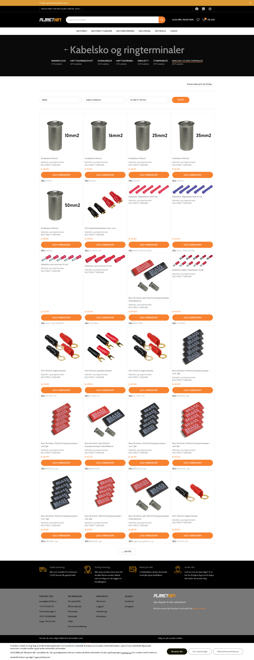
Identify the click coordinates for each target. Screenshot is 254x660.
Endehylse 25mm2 (137, 158)
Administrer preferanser (228, 651)
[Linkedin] (203, 9)
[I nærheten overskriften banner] (250, 3)
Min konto (101, 601)
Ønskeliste (101, 616)
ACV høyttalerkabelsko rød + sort (100, 228)
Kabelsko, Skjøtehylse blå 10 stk (187, 196)
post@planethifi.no (48, 601)
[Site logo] (50, 19)
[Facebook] (197, 9)
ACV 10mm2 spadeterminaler (98, 370)
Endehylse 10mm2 (49, 158)
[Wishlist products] (198, 20)
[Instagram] (210, 9)
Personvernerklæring (77, 626)
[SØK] (162, 19)
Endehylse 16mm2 (93, 158)
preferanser (126, 652)
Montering (72, 611)
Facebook (129, 601)
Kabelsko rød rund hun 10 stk (98, 266)
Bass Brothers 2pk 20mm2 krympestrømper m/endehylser (99, 445)
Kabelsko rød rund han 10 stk (54, 264)
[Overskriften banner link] (122, 3)
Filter (181, 100)
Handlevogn (101, 611)
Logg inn (100, 606)
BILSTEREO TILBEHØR (50, 165)
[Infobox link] (59, 571)
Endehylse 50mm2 (49, 228)
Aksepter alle (177, 651)
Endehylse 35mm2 (180, 158)
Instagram (129, 606)
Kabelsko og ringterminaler (52, 162)
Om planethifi (74, 601)
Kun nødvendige (200, 651)
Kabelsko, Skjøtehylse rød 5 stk (143, 196)
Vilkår (70, 621)
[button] (61, 175)
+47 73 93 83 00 (46, 606)
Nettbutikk (72, 616)
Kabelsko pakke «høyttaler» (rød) (187, 270)
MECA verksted (74, 606)
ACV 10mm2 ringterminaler (53, 370)
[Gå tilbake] (66, 50)
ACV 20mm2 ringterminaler (185, 516)
